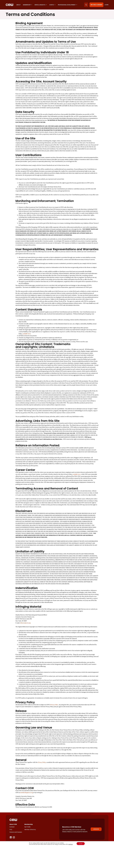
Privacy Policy (54, 704)
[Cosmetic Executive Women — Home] (9, 5)
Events (51, 5)
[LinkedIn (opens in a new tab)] (10, 837)
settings (71, 844)
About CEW (13, 824)
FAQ (10, 829)
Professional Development (67, 5)
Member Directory (30, 829)
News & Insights (40, 5)
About (18, 5)
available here (27, 333)
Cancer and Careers (15, 832)
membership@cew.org (26, 792)
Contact (12, 827)
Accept (80, 843)
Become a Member (96, 5)
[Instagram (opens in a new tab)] (14, 837)
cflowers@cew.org (25, 623)
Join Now (96, 829)
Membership (27, 5)
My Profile (27, 827)
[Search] (86, 4)
